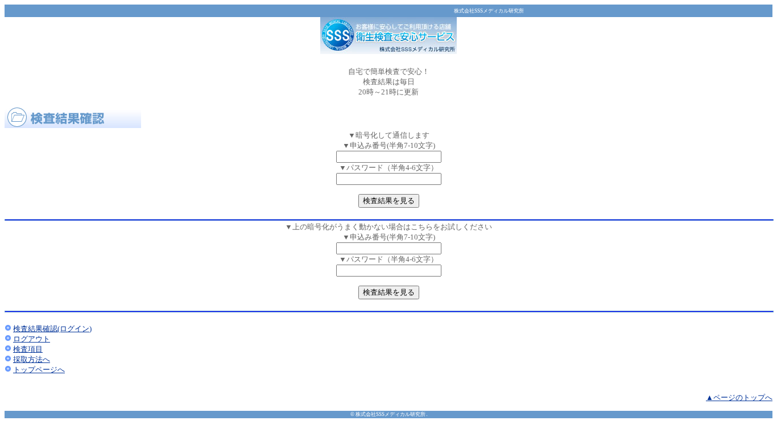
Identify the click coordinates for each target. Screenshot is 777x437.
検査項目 (28, 349)
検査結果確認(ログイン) (52, 328)
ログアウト (31, 339)
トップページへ (39, 369)
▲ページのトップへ (739, 397)
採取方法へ (31, 359)
